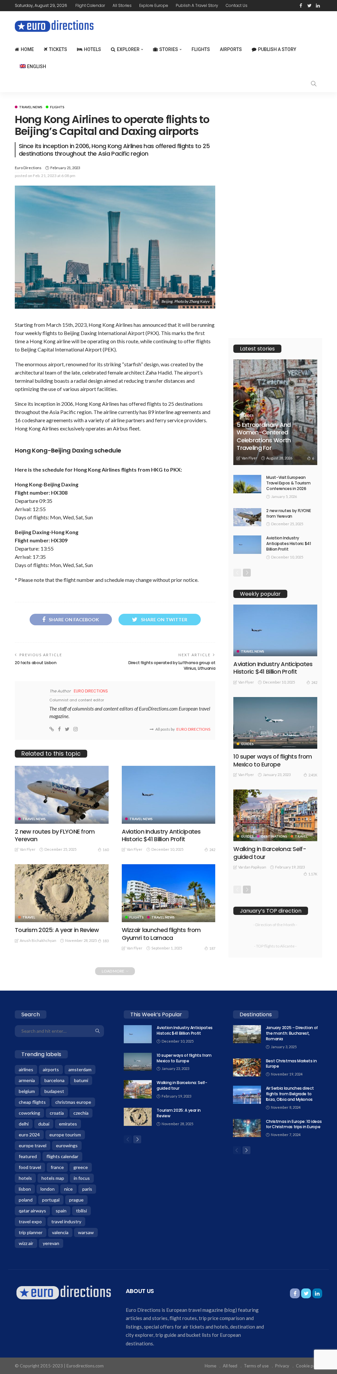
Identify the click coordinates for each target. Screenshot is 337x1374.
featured (28, 1156)
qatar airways (32, 1210)
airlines (26, 1069)
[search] (313, 83)
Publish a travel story (197, 5)
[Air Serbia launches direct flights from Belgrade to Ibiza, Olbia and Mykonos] (247, 1095)
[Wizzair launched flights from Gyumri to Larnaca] (169, 893)
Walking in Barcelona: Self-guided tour (269, 853)
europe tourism (65, 1134)
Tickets (58, 49)
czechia (81, 1113)
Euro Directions (28, 168)
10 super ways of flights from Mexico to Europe (272, 760)
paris (87, 1189)
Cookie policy (309, 1365)
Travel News (30, 107)
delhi (24, 1124)
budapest (54, 1091)
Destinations (274, 836)
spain (61, 1210)
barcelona (54, 1080)
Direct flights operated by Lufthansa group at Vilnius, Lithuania (172, 665)
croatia (57, 1113)
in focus (82, 1178)
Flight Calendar (90, 5)
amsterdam (79, 1069)
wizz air (26, 1243)
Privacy (282, 1365)
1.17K (312, 874)
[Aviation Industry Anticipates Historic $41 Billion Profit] (169, 795)
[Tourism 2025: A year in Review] (62, 893)
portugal (51, 1200)
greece (80, 1167)
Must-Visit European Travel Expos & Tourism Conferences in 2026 (288, 483)
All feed (230, 1365)
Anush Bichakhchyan (38, 940)
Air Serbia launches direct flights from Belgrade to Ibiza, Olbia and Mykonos (290, 1093)
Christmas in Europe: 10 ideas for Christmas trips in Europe (294, 1124)
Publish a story (277, 49)
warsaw (86, 1232)
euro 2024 (29, 1134)
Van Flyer (28, 849)
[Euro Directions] (64, 1292)
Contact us (236, 5)
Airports (231, 49)
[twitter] (309, 5)
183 (106, 941)
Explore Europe (153, 5)
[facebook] (301, 5)
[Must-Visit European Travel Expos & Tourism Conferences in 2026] (247, 484)
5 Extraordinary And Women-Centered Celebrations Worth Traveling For (264, 436)
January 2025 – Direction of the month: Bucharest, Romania (292, 1033)
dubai (43, 1124)
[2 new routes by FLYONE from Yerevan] (62, 795)
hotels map (52, 1178)
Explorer (128, 49)
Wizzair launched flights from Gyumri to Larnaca (161, 934)
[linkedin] (318, 5)
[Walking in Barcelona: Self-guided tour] (275, 815)
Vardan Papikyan (252, 867)
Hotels (92, 49)
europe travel (32, 1145)
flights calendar (62, 1156)
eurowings (67, 1145)
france (57, 1167)
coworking (29, 1113)
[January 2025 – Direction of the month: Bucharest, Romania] (247, 1034)
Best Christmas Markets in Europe (291, 1063)
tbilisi (81, 1210)
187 (212, 948)
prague (76, 1200)
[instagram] (75, 729)
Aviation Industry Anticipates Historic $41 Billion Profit (161, 835)
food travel (30, 1167)
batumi (81, 1080)
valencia (60, 1232)
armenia (27, 1080)
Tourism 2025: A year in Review (57, 930)
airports (51, 1069)
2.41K (312, 775)
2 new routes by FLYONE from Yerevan (55, 835)
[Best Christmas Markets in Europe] (247, 1067)
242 (212, 849)
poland (26, 1200)
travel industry (66, 1221)
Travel (28, 917)
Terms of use (256, 1365)
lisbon (25, 1189)
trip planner (30, 1232)
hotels (25, 1178)
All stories (122, 5)
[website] (51, 729)
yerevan (51, 1243)
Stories (168, 49)
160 (106, 849)
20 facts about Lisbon (35, 662)
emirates (68, 1124)
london (47, 1189)
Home (27, 49)
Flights (201, 49)
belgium (27, 1091)
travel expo (30, 1221)
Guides (247, 415)
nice (68, 1189)
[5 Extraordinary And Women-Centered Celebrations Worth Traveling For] (275, 412)
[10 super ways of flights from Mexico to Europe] (275, 723)
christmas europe (73, 1102)
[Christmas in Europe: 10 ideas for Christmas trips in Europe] (247, 1128)
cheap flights (32, 1102)
